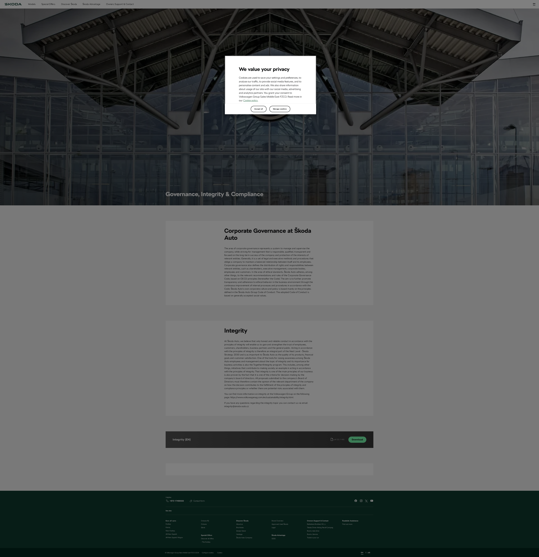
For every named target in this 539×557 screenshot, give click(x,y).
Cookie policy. (250, 100)
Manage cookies (280, 109)
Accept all (258, 109)
